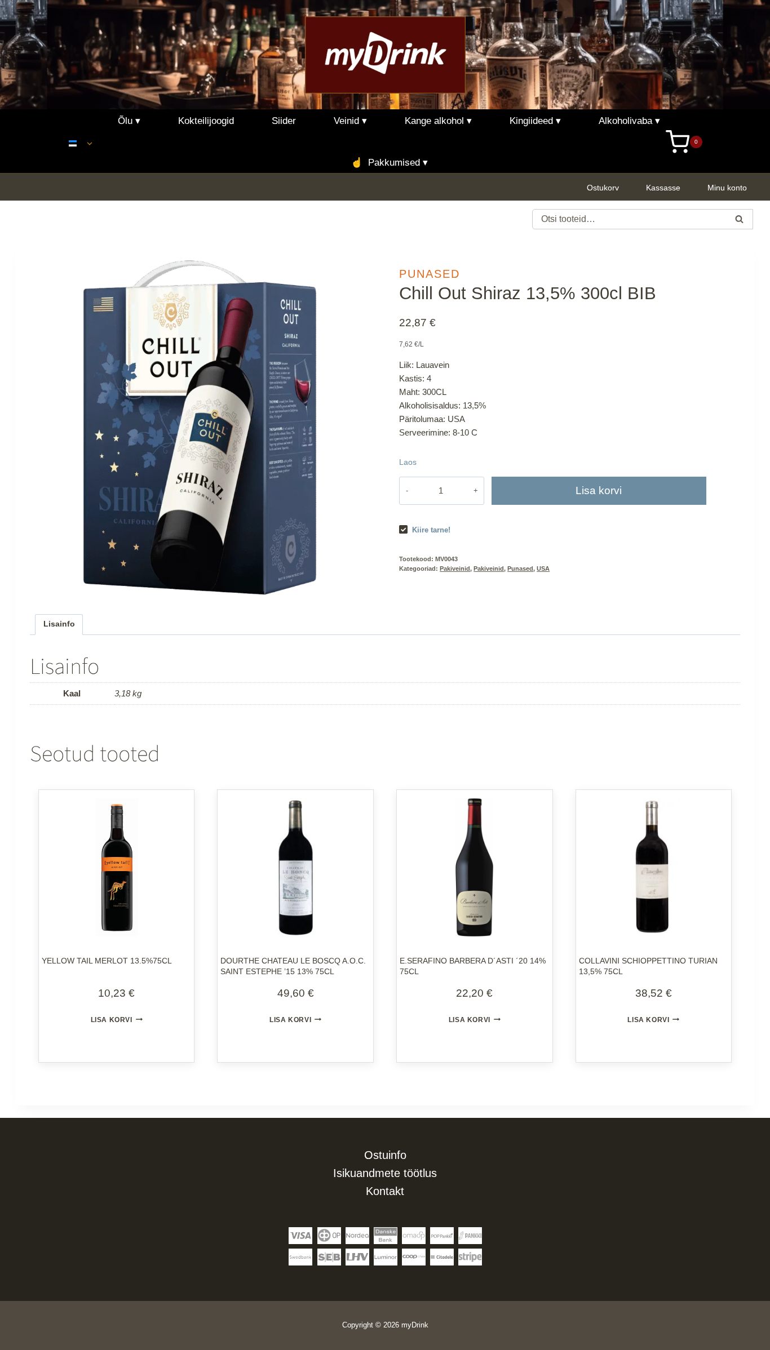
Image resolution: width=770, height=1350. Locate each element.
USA (543, 568)
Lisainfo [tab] (59, 624)
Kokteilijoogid (206, 121)
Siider (284, 121)
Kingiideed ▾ (535, 121)
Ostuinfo (385, 1155)
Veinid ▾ (350, 121)
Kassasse (663, 187)
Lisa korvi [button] (111, 1020)
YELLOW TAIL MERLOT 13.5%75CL (107, 960)
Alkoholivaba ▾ (629, 121)
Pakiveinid (455, 568)
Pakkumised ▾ (389, 162)
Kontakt (385, 1191)
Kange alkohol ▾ (438, 121)
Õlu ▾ (129, 121)
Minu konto (727, 187)
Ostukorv (603, 187)
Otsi (739, 220)
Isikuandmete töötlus (385, 1173)
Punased (429, 274)
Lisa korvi (599, 490)
